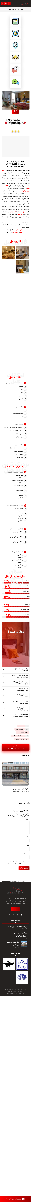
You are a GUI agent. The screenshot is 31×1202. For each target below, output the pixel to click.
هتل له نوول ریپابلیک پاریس (21, 170)
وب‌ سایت (26, 853)
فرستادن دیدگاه (24, 868)
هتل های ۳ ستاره (19, 729)
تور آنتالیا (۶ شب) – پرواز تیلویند (17, 926)
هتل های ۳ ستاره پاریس (23, 732)
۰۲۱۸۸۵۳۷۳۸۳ (9, 898)
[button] (2, 3)
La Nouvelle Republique (18, 736)
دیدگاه (27, 819)
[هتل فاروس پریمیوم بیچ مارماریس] (24, 944)
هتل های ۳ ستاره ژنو (23, 791)
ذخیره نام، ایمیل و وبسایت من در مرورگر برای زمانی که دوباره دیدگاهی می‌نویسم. (16, 863)
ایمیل (27, 845)
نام (28, 837)
